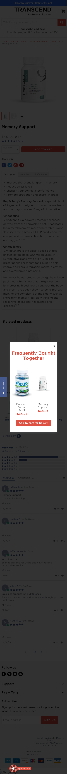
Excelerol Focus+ (22, 406)
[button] (3, 387)
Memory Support (43, 406)
